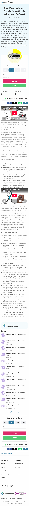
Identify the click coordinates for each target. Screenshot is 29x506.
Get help (17, 467)
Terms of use (4, 498)
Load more (14, 412)
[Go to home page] (7, 2)
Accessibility (4, 471)
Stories (3, 467)
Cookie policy (19, 498)
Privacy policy (12, 498)
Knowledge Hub (19, 463)
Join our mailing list (6, 481)
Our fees (17, 474)
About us (3, 463)
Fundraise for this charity (15, 98)
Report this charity (6, 453)
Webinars (17, 471)
